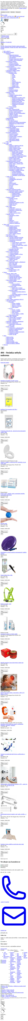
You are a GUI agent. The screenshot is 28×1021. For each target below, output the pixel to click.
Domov (5, 272)
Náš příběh (25, 954)
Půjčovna (5, 344)
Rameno (14, 80)
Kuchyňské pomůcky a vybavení (19, 294)
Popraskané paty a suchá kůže (16, 157)
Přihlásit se (3, 42)
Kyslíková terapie (10, 119)
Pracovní (11, 185)
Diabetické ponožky (16, 194)
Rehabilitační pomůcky (14, 87)
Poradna (2, 47)
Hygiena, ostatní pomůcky (15, 112)
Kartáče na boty (12, 211)
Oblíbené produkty (12, 980)
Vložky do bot (9, 176)
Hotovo (2, 1001)
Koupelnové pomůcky (11, 61)
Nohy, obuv (6, 143)
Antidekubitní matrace (14, 128)
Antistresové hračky (13, 333)
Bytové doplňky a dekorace (15, 281)
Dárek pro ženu (9, 337)
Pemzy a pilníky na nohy (17, 154)
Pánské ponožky (16, 196)
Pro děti (11, 187)
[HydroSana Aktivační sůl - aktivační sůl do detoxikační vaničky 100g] (9, 429)
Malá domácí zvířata (13, 315)
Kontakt (2, 48)
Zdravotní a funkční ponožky (15, 192)
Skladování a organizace (14, 295)
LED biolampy (12, 57)
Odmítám (13, 12)
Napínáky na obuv (13, 198)
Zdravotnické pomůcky (8, 52)
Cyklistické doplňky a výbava (16, 254)
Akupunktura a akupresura (15, 240)
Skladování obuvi (13, 203)
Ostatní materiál (12, 137)
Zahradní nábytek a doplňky (15, 277)
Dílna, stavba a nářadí (14, 275)
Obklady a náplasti (13, 114)
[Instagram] (3, 961)
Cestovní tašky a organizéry (15, 317)
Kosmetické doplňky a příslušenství (17, 262)
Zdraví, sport (6, 224)
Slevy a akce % (6, 51)
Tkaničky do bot (10, 214)
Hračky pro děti (12, 334)
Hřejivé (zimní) (12, 183)
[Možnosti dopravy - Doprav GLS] (4, 986)
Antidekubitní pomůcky (14, 131)
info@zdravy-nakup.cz (6, 957)
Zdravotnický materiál (14, 139)
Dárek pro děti (9, 339)
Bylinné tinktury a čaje (14, 269)
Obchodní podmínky (19, 957)
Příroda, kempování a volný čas (13, 256)
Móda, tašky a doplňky (11, 316)
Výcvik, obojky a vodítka (18, 313)
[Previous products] (1, 856)
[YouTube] (3, 962)
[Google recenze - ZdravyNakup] (19, 992)
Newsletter (12, 982)
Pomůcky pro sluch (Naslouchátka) (17, 113)
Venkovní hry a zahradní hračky (16, 328)
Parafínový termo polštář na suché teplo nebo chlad (12, 844)
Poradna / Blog (19, 981)
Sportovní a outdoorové (14, 223)
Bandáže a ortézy (13, 73)
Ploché (10, 219)
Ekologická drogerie (16, 285)
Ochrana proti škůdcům (14, 276)
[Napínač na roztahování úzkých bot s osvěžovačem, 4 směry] (9, 752)
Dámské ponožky (16, 193)
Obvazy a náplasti (13, 135)
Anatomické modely (13, 134)
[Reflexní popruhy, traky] (9, 602)
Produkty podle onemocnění (18, 46)
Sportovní (11, 188)
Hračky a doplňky (16, 303)
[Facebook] (3, 960)
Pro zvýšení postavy (13, 184)
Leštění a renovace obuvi (15, 212)
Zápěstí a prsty (15, 86)
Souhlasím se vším (5, 12)
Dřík (13, 74)
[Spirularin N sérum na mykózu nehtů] (9, 631)
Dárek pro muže (10, 338)
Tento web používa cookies (18, 970)
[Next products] (2, 856)
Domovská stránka (5, 362)
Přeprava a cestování (16, 306)
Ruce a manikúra (13, 264)
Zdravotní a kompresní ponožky (13, 189)
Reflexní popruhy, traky (6, 603)
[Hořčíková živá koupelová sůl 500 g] (9, 408)
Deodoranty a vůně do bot (15, 209)
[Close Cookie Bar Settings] (1, 1000)
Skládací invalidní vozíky (18, 99)
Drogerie (11, 282)
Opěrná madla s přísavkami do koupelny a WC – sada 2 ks (14, 784)
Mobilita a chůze (10, 92)
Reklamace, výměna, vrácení (13, 959)
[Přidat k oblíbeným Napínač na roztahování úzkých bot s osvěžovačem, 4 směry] (2, 766)
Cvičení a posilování (13, 253)
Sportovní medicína (13, 90)
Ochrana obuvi (12, 201)
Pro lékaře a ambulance (11, 132)
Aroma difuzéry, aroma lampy (19, 242)
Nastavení (18, 12)
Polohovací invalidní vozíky (18, 100)
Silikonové (11, 220)
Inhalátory (11, 124)
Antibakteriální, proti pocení (15, 179)
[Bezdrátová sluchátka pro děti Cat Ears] (9, 379)
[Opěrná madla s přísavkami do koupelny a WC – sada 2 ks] (9, 782)
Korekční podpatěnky (17, 172)
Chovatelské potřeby (11, 300)
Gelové (10, 181)
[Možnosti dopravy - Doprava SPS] (4, 987)
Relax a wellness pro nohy (15, 159)
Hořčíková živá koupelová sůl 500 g (9, 409)
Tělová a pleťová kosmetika (15, 265)
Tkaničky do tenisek (13, 221)
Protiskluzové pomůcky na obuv (16, 202)
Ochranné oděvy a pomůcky (15, 136)
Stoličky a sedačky (13, 62)
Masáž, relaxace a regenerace (13, 225)
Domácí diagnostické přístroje (16, 110)
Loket (13, 79)
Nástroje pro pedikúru (17, 153)
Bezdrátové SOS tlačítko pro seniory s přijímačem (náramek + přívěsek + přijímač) (12, 724)
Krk (13, 78)
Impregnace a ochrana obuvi (15, 210)
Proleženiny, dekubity (11, 127)
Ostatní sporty (12, 255)
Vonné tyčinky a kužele (17, 247)
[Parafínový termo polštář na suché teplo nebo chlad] (9, 843)
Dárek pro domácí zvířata (12, 342)
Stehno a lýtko (15, 83)
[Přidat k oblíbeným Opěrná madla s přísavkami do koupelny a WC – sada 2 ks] (2, 794)
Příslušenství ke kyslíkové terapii (16, 123)
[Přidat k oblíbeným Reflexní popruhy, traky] (2, 614)
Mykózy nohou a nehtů (14, 149)
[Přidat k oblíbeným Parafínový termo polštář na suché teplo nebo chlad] (2, 854)
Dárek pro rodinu (10, 340)
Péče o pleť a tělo (13, 263)
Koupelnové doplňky (14, 64)
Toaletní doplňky (13, 69)
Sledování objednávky (13, 967)
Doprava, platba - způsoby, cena (12, 954)
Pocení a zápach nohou (14, 158)
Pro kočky (11, 302)
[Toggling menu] (2, 348)
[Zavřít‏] (2, 1016)
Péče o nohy (9, 144)
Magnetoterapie (9, 118)
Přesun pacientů (12, 106)
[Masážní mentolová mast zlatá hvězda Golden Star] (9, 661)
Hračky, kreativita (10, 326)
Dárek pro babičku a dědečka (13, 343)
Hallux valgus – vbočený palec (16, 163)
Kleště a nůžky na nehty (17, 152)
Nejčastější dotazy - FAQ (19, 978)
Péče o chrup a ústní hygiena (18, 289)
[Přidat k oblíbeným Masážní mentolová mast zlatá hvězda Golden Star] (2, 673)
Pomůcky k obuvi (10, 197)
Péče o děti (8, 141)
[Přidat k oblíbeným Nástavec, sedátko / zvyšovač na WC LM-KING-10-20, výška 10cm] (2, 474)
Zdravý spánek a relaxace (15, 233)
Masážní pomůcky (13, 228)
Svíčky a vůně (12, 297)
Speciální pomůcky (13, 117)
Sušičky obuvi (12, 205)
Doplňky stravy (12, 271)
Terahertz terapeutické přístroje (16, 59)
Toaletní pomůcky (10, 66)
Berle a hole (12, 93)
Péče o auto (11, 325)
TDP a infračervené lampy (15, 56)
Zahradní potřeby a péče (14, 278)
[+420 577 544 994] (5, 36)
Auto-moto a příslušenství (12, 322)
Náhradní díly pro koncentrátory (16, 126)
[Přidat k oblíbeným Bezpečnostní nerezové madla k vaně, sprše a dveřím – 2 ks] (2, 826)
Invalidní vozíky (13, 96)
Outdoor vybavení (13, 259)
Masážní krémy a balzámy (15, 229)
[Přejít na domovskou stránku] (4, 21)
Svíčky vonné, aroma (17, 243)
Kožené (11, 216)
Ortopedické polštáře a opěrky (13, 70)
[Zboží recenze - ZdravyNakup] (7, 991)
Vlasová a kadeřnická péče (15, 267)
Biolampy (8, 53)
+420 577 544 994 (5, 37)
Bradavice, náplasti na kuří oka (16, 145)
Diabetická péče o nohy (14, 146)
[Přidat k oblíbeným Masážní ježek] (2, 534)
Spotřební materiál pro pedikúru (19, 156)
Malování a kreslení (13, 330)
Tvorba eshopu (7, 997)
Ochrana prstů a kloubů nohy (15, 168)
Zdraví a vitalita (9, 268)
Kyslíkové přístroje (13, 121)
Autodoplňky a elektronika (15, 324)
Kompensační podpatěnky (18, 174)
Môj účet (18, 954)
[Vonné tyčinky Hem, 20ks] (9, 573)
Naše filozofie (25, 957)
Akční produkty (12, 978)
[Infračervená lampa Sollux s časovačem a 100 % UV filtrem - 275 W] (9, 690)
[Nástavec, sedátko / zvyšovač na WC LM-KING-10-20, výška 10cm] (9, 459)
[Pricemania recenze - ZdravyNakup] (8, 992)
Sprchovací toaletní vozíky (15, 65)
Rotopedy (11, 88)
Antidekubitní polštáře (14, 130)
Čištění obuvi (12, 207)
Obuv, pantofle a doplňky (15, 318)
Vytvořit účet (9, 42)
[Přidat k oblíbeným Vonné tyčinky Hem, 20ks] (2, 585)
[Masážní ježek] (9, 522)
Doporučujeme (8, 46)
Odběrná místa (12, 965)
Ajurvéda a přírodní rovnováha (16, 237)
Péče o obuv (9, 206)
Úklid (10, 298)
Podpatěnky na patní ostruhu (18, 175)
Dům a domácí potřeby (11, 280)
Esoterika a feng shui (14, 249)
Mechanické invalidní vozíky (18, 97)
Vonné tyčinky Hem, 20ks (6, 575)
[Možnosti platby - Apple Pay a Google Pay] (9, 996)
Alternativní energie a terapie (15, 238)
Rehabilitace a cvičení (11, 71)
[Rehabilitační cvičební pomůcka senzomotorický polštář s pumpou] (9, 551)
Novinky (3, 46)
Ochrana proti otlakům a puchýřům (17, 167)
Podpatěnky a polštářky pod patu (16, 170)
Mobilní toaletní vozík (17, 101)
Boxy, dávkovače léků (14, 109)
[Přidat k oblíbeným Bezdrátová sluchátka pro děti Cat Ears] (2, 391)
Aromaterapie (12, 241)
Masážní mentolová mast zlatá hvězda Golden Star (12, 662)
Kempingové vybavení (14, 258)
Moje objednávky (23, 47)
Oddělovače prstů (13, 166)
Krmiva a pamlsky (16, 304)
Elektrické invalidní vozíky (18, 102)
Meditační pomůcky (13, 250)
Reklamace (7, 47)
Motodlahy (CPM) (13, 91)
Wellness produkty (13, 232)
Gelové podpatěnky (16, 171)
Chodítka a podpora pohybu (15, 95)
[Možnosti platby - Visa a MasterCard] (7, 995)
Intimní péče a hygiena (17, 287)
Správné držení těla (16, 82)
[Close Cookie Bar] (1, 13)
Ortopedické (12, 178)
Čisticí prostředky (16, 284)
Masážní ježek (4, 523)
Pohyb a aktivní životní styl (12, 251)
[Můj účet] (2, 40)
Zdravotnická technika (14, 140)
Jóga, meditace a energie (11, 236)
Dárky (4, 335)
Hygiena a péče (12, 286)
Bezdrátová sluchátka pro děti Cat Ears (9, 380)
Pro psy (11, 308)
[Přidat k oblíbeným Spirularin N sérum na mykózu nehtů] (2, 644)
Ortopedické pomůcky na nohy (13, 161)
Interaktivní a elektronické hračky (16, 331)
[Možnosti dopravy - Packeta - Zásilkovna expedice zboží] (17, 986)
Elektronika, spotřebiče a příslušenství (14, 321)
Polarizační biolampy (14, 55)
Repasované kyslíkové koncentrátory (17, 122)
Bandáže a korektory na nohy (16, 162)
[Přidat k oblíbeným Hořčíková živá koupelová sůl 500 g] (2, 412)
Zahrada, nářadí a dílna (11, 273)
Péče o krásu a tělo (10, 260)
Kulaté (10, 218)
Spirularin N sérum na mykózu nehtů (9, 634)
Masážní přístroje (13, 227)
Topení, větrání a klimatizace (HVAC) (15, 299)
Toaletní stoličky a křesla (14, 68)
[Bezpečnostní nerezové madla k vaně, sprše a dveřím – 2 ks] (9, 811)
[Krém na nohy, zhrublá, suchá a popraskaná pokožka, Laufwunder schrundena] (9, 491)
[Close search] (2, 28)
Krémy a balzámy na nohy (15, 148)
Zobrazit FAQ (4, 948)
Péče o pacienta (9, 108)
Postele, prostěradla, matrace (15, 115)
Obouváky (11, 199)
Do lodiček (11, 180)
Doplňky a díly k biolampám (15, 60)
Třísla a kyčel (15, 84)
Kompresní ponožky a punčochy (16, 190)
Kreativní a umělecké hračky (15, 329)
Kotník (13, 75)
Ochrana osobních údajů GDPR (19, 964)
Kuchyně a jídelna (13, 290)
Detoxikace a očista (10, 234)
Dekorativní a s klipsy (14, 215)
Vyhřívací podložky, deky (15, 231)
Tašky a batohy (12, 320)
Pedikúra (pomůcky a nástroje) (16, 150)
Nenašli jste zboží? (14, 47)
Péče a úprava (15, 307)
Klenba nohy (12, 165)
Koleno (13, 77)
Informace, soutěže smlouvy (19, 974)
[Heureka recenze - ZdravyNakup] (7, 990)
